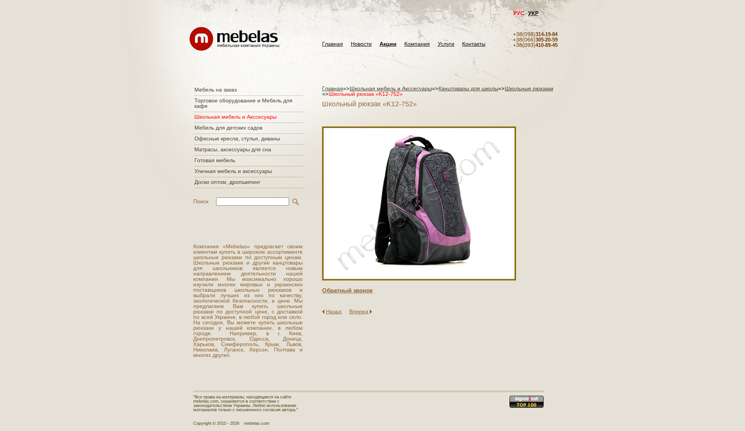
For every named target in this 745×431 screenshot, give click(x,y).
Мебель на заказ (215, 90)
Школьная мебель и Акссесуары (235, 117)
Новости (361, 44)
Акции (388, 44)
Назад (333, 311)
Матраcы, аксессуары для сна (232, 149)
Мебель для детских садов (228, 128)
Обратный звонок (347, 290)
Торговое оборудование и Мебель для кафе (243, 103)
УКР (533, 13)
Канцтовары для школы (468, 88)
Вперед (358, 311)
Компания (417, 44)
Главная (332, 44)
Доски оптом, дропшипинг (227, 182)
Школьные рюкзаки (529, 88)
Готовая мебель (214, 160)
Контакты (473, 44)
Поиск (200, 201)
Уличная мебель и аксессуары (233, 171)
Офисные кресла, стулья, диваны (237, 138)
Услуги (446, 44)
